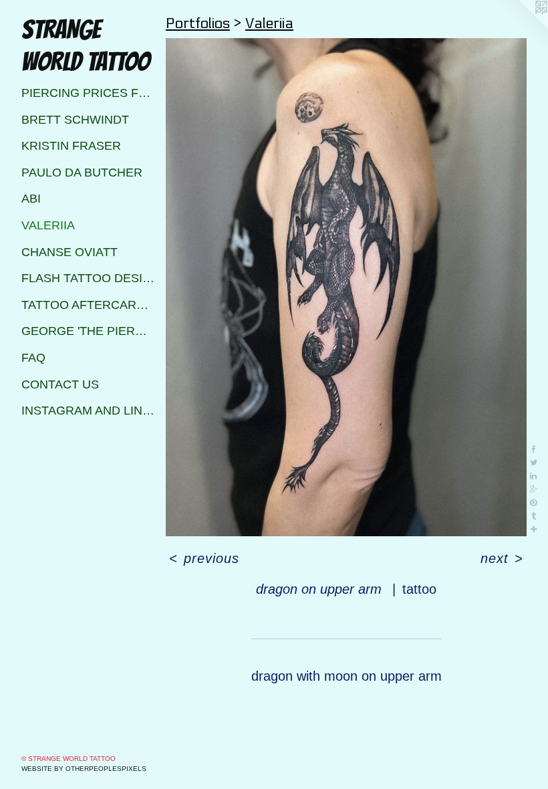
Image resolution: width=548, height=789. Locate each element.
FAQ (33, 357)
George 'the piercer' (88, 331)
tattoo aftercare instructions (88, 305)
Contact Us (60, 384)
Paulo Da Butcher (81, 172)
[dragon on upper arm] (346, 287)
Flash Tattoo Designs (88, 278)
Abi (31, 198)
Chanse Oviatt (69, 252)
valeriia (48, 225)
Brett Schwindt (75, 119)
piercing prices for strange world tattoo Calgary (88, 93)
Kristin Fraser (71, 145)
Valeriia (269, 23)
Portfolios (198, 23)
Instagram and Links (88, 410)
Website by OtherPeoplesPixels (83, 768)
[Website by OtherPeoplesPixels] (521, 26)
